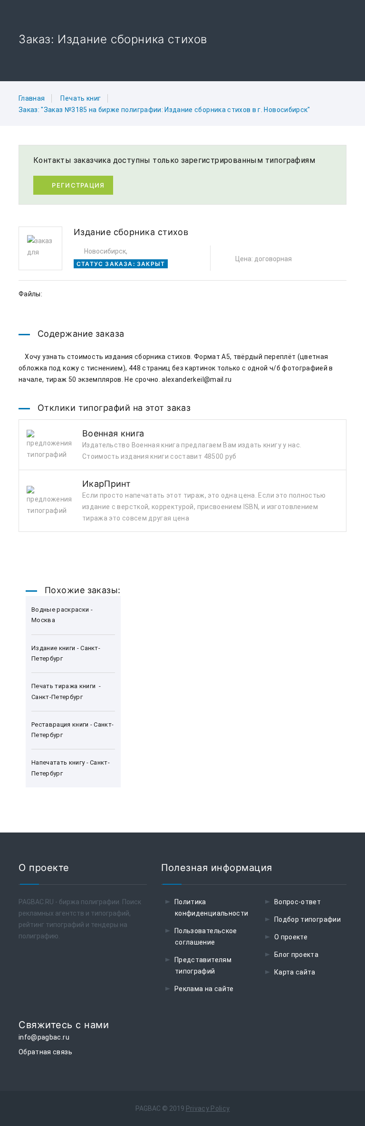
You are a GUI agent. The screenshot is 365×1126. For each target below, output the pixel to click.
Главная (32, 98)
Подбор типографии (307, 919)
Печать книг (80, 98)
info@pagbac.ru (44, 1037)
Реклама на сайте (204, 989)
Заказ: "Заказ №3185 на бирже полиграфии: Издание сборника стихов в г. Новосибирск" (164, 110)
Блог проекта (296, 954)
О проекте (290, 937)
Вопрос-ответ (297, 902)
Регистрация (78, 185)
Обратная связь (45, 1052)
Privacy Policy (208, 1108)
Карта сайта (295, 972)
